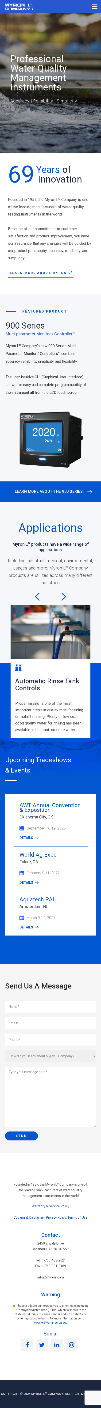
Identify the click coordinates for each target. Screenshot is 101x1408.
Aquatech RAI (36, 899)
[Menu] (94, 6)
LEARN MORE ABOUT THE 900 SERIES (49, 491)
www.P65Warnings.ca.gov (50, 1322)
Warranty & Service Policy (50, 1206)
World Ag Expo (38, 854)
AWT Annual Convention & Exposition (50, 807)
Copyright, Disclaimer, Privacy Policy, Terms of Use (50, 1217)
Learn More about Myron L (41, 273)
